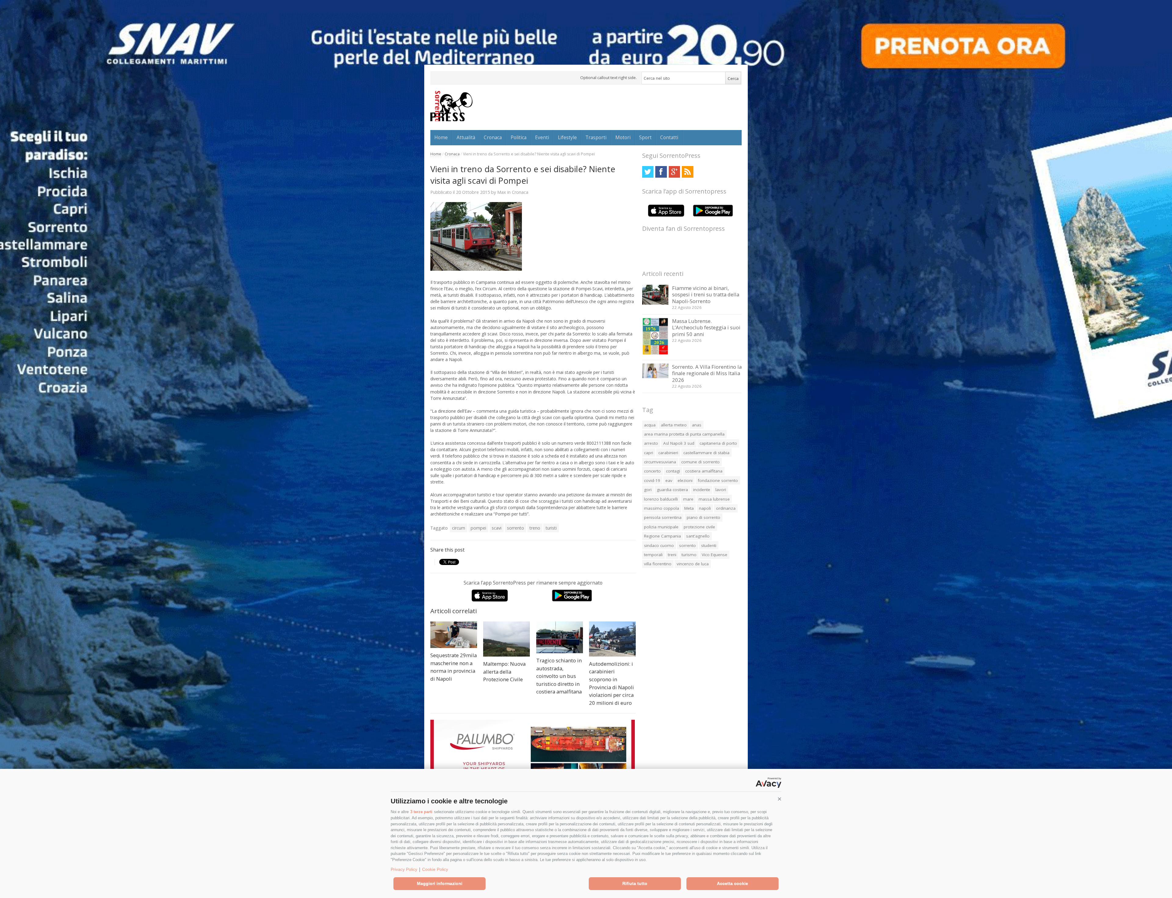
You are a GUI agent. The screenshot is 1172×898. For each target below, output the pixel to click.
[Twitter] (647, 171)
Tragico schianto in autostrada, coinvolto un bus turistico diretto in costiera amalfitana (559, 676)
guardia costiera (672, 489)
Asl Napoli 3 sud (678, 443)
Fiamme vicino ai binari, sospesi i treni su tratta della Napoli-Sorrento (705, 294)
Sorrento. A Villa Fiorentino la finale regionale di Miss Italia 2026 (707, 373)
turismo (689, 554)
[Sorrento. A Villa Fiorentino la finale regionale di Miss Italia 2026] (655, 376)
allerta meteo (674, 425)
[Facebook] (661, 171)
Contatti (669, 137)
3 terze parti (421, 811)
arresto (651, 443)
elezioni (685, 480)
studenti (708, 545)
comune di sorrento (700, 462)
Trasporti (595, 137)
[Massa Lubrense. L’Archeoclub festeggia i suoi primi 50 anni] (655, 353)
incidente (701, 489)
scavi (496, 528)
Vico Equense (714, 554)
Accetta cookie (732, 883)
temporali (653, 554)
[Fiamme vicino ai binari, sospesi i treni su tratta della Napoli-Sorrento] (655, 303)
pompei (478, 528)
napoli (705, 508)
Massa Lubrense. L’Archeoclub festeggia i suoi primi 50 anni (706, 327)
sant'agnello (698, 536)
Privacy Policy (404, 869)
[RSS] (687, 171)
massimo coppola (661, 508)
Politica (518, 137)
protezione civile (699, 527)
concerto (652, 471)
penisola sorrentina (663, 517)
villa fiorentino (657, 564)
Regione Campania (662, 536)
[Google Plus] (674, 171)
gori (648, 489)
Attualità (466, 137)
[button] (779, 799)
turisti (551, 528)
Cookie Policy (435, 869)
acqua (650, 425)
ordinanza (726, 508)
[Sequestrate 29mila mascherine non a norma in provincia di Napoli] (453, 634)
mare (688, 499)
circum (458, 528)
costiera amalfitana (703, 471)
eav (668, 480)
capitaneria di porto (718, 443)
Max (501, 192)
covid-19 (652, 480)
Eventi (542, 137)
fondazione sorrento (718, 480)
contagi (673, 471)
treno (535, 528)
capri (648, 452)
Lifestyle (567, 137)
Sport (645, 137)
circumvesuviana (660, 462)
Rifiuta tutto (634, 883)
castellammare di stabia (706, 452)
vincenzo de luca (693, 564)
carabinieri (668, 452)
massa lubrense (714, 499)
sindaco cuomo (659, 545)
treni (672, 554)
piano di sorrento (703, 517)
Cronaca (493, 137)
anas (696, 425)
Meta (689, 508)
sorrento (515, 528)
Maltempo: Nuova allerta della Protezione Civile (504, 671)
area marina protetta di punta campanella (684, 434)
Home (441, 137)
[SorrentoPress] (451, 106)
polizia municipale (661, 527)
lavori (720, 489)
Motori (623, 137)
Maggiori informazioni (439, 883)
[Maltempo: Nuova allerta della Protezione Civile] (506, 639)
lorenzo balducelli (661, 499)
